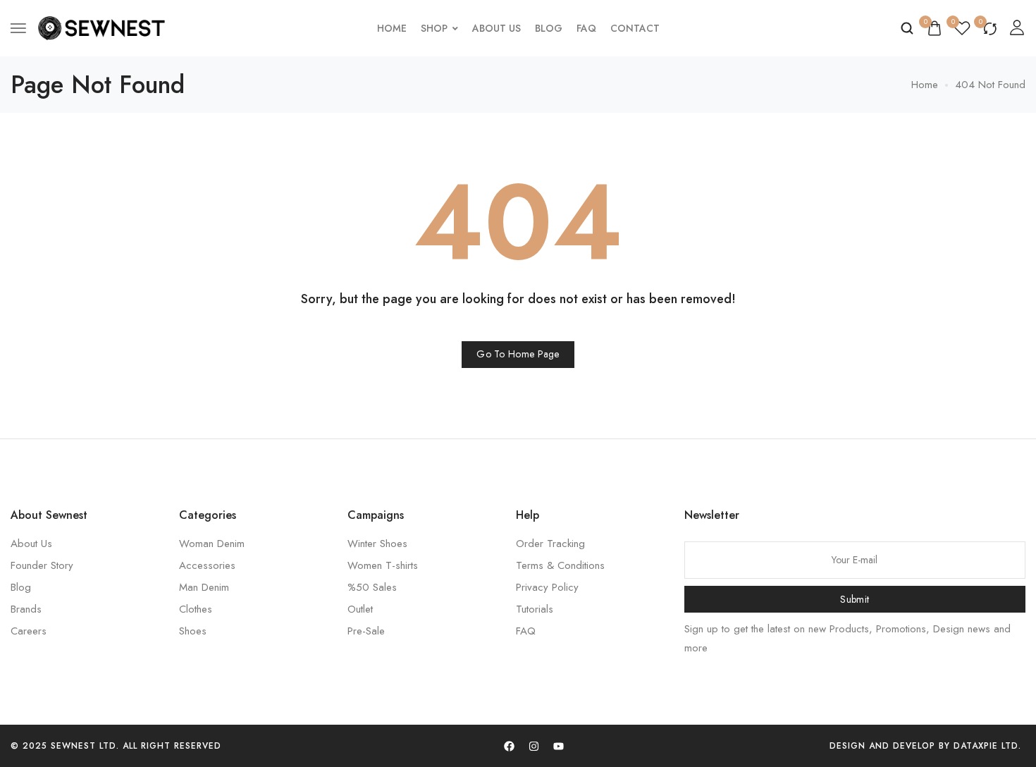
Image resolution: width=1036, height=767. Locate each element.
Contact (635, 28)
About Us (496, 28)
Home (392, 28)
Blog (548, 28)
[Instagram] (533, 745)
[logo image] (101, 27)
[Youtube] (558, 745)
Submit (854, 599)
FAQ (586, 28)
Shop (434, 28)
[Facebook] (508, 745)
